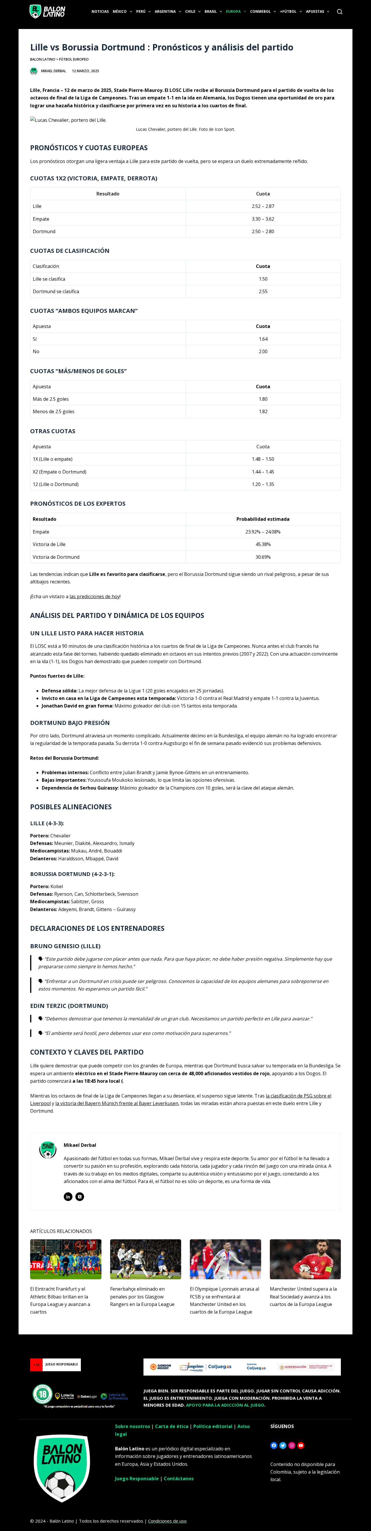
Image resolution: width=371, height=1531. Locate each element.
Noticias (100, 11)
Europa (233, 11)
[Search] (339, 11)
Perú (141, 11)
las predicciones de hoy (95, 596)
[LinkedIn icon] (68, 1196)
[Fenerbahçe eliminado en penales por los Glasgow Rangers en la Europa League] (145, 1259)
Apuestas (315, 11)
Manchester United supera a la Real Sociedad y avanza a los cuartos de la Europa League (303, 1296)
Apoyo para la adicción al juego (225, 1405)
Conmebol (260, 11)
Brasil (211, 11)
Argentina (165, 11)
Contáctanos (179, 1478)
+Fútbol (288, 11)
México (120, 11)
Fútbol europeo (74, 59)
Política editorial (212, 1426)
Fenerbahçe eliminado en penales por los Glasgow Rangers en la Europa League (142, 1296)
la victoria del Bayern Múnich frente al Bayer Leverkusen (116, 1103)
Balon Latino (42, 59)
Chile (190, 11)
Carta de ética (171, 1426)
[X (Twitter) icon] (79, 1196)
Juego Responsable (137, 1478)
